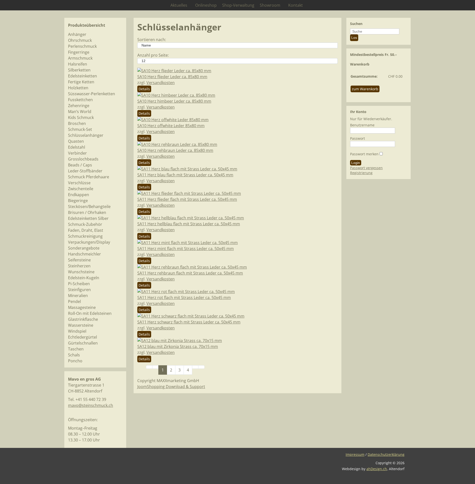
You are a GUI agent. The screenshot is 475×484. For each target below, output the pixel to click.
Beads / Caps (80, 165)
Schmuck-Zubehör (85, 224)
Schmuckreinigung (85, 236)
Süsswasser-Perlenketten (91, 93)
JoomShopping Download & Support (171, 386)
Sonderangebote (83, 248)
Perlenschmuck (82, 46)
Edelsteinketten (82, 76)
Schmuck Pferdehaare (88, 177)
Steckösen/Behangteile (89, 206)
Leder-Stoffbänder (85, 171)
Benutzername (362, 125)
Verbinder (77, 153)
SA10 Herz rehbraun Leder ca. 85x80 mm (175, 150)
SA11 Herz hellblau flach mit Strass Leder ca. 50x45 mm (188, 224)
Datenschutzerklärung (386, 454)
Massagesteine (82, 307)
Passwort (357, 138)
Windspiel (77, 331)
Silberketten (79, 70)
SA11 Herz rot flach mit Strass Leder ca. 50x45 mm (184, 297)
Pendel (74, 301)
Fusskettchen (80, 99)
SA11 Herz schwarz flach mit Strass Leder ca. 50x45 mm (188, 322)
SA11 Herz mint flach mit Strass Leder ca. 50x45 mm (185, 248)
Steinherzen (79, 266)
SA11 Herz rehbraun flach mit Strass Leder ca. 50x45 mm (190, 273)
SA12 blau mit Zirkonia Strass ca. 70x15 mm (177, 346)
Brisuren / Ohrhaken (87, 212)
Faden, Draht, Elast (85, 230)
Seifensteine (79, 260)
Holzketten (78, 88)
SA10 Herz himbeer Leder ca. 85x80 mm (174, 101)
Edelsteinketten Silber (88, 218)
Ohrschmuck (80, 40)
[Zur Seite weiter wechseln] (195, 367)
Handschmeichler (84, 254)
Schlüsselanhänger (85, 135)
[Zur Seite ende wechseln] (201, 367)
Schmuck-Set (80, 129)
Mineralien (78, 295)
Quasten (76, 141)
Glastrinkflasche (83, 319)
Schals (74, 355)
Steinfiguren (79, 289)
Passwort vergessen (366, 167)
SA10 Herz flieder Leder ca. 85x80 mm (172, 76)
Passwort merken (364, 154)
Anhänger (77, 34)
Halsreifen (77, 64)
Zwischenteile (80, 188)
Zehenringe (78, 105)
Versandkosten (160, 82)
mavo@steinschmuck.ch (90, 405)
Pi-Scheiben (79, 283)
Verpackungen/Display (89, 242)
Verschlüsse (79, 182)
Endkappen (78, 194)
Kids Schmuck (81, 117)
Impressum (355, 454)
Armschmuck (80, 58)
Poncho (75, 361)
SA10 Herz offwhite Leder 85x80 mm (171, 125)
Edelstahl (76, 147)
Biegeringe (78, 200)
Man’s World (79, 111)
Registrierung (361, 172)
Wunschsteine (81, 272)
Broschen (77, 123)
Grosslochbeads (83, 159)
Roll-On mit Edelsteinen (90, 313)
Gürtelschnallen (83, 343)
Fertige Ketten (81, 82)
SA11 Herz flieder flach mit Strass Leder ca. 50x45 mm (187, 199)
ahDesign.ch (376, 468)
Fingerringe (78, 52)
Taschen (76, 349)
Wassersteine (80, 325)
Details (144, 89)
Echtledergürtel (82, 337)
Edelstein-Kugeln (83, 277)
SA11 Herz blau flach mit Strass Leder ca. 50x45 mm (185, 175)
